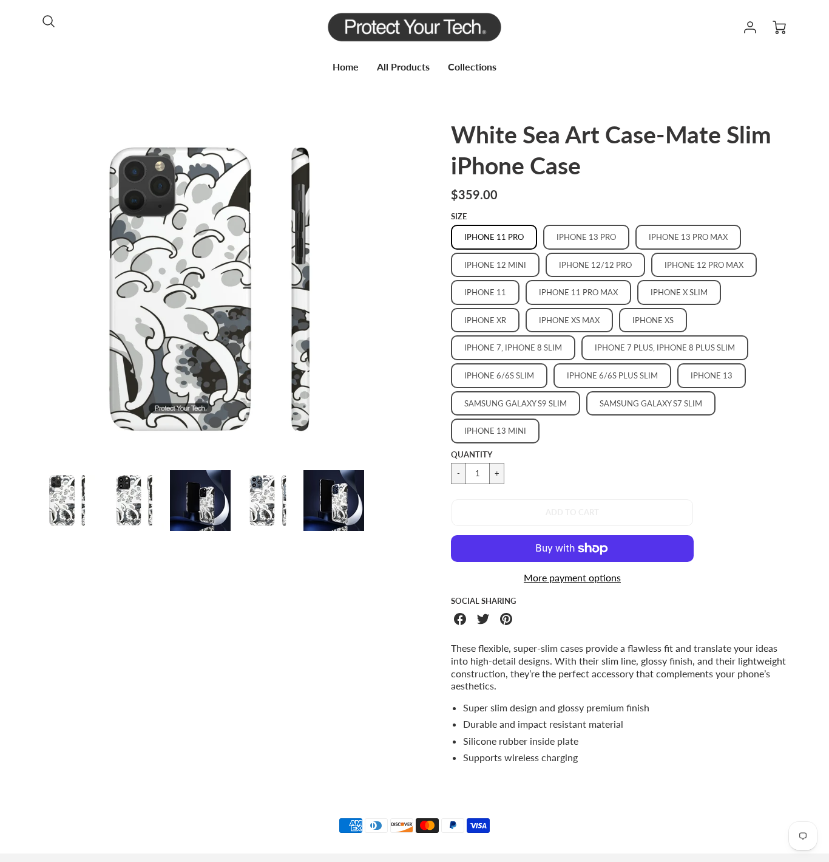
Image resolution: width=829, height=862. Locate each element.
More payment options (572, 577)
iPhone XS (653, 320)
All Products (403, 66)
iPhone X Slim (679, 292)
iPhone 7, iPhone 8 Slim (513, 347)
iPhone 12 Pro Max (704, 265)
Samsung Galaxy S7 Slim (651, 403)
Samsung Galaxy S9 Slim (515, 403)
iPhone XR (485, 320)
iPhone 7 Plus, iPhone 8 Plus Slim (665, 347)
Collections (472, 66)
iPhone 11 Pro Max (578, 292)
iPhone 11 (485, 292)
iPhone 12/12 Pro (595, 265)
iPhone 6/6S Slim (499, 375)
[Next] (387, 290)
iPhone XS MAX (569, 320)
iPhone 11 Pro (494, 237)
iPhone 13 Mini (495, 431)
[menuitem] (346, 67)
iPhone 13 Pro (586, 237)
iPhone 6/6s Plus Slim (612, 375)
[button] (572, 512)
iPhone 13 (712, 375)
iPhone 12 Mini (495, 265)
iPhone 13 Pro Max (688, 237)
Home (346, 66)
